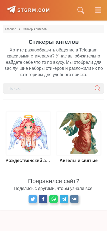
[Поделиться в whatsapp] (53, 199)
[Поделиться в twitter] (33, 199)
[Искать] (97, 88)
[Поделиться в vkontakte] (74, 199)
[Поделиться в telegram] (64, 199)
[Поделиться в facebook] (43, 199)
